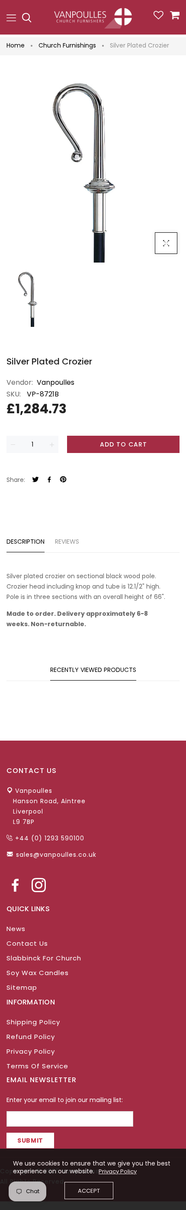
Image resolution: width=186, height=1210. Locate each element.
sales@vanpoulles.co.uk (56, 854)
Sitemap (21, 987)
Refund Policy (30, 1036)
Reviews (67, 541)
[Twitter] (35, 480)
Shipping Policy (33, 1021)
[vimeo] (63, 480)
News (16, 928)
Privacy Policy (30, 1051)
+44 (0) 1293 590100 (49, 838)
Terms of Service (37, 1066)
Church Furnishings (67, 45)
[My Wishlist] (158, 17)
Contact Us (27, 943)
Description (25, 541)
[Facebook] (49, 480)
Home (15, 45)
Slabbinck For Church (43, 958)
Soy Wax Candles (37, 972)
